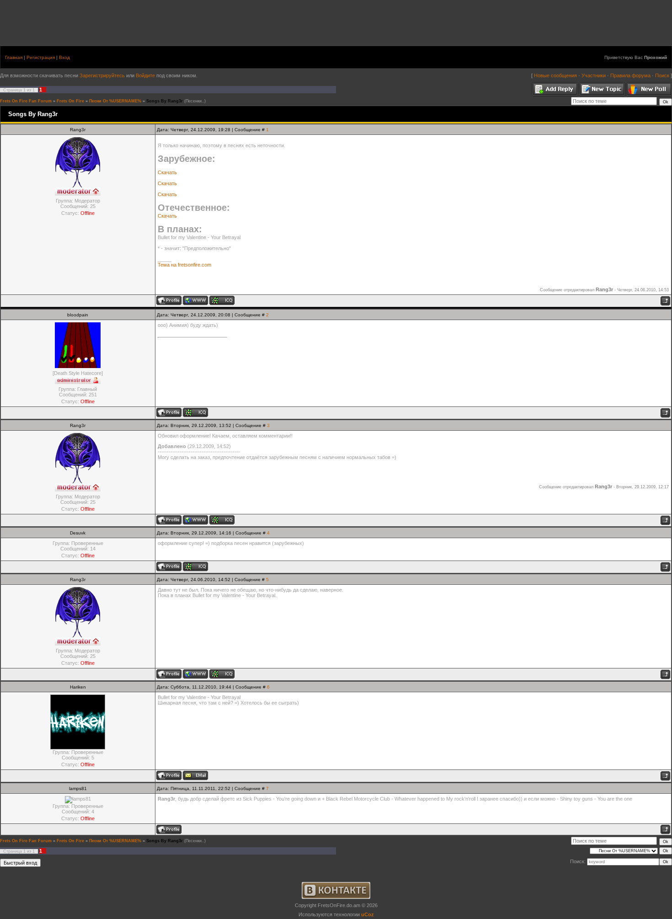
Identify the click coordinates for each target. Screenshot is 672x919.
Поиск (662, 75)
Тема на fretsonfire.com (184, 264)
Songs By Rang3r (164, 101)
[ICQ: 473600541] (195, 566)
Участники (593, 75)
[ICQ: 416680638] (195, 412)
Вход (64, 57)
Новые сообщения (555, 75)
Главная (13, 57)
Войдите (146, 75)
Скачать (167, 172)
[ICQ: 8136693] (222, 300)
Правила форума (630, 75)
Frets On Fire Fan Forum (26, 101)
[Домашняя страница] (195, 300)
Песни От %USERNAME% (115, 101)
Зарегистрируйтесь (102, 75)
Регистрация (41, 57)
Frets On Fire (70, 101)
